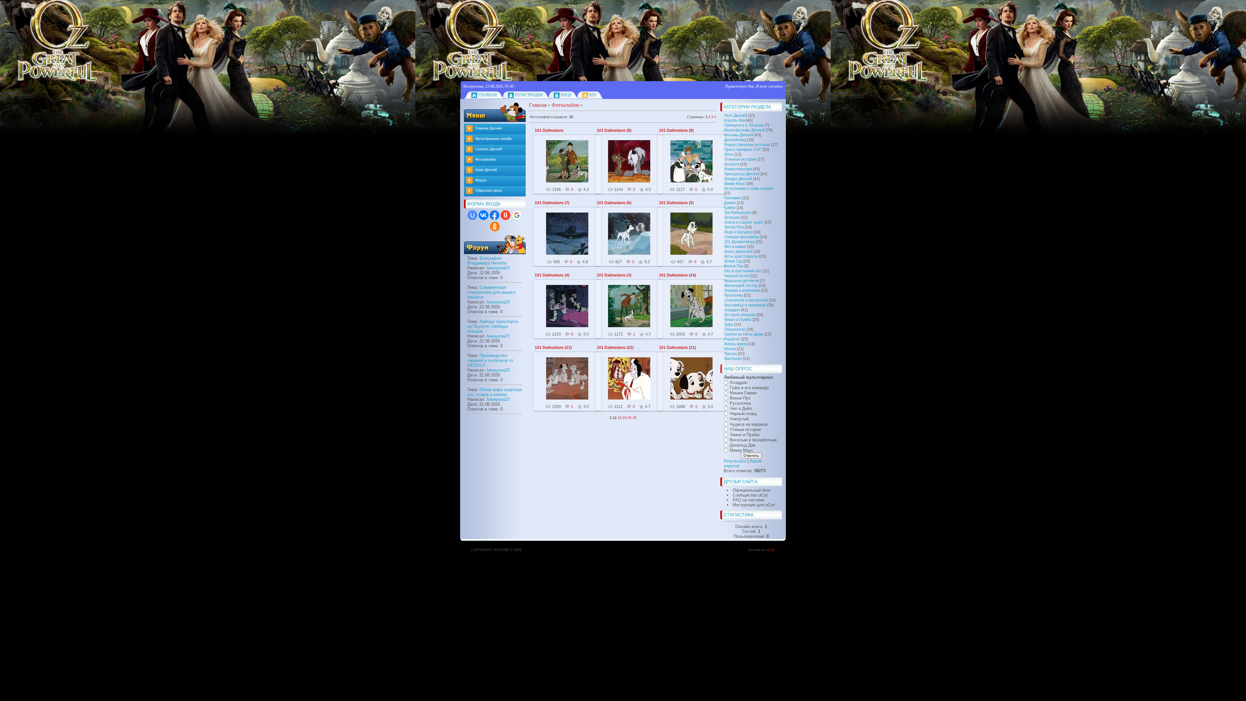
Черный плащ (743, 413)
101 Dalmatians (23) (553, 347)
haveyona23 (498, 267)
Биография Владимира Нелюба (487, 260)
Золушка (732, 217)
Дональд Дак (742, 445)
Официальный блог (752, 490)
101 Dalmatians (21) (677, 347)
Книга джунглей (738, 251)
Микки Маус (734, 183)
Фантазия (733, 358)
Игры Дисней (486, 170)
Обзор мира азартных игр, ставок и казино (494, 392)
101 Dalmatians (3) (614, 275)
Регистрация (529, 95)
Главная (487, 95)
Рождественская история (747, 144)
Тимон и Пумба (737, 319)
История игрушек (740, 315)
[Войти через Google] (517, 215)
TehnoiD (570, 166)
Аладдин (732, 310)
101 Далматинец (739, 242)
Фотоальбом (485, 159)
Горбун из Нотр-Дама (743, 334)
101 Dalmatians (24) (677, 275)
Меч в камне (735, 246)
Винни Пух (733, 266)
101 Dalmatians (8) (676, 130)
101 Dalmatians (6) (614, 203)
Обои (729, 154)
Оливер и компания (742, 290)
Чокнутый (739, 419)
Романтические (738, 169)
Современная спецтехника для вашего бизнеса (491, 292)
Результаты (735, 461)
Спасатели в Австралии (746, 300)
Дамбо (730, 203)
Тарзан (730, 353)
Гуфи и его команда (749, 387)
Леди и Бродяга (738, 232)
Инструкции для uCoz (754, 504)
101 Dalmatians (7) (552, 203)
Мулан (730, 349)
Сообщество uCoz (750, 495)
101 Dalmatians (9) (614, 130)
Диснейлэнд (735, 140)
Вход (566, 95)
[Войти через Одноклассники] (495, 226)
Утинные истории (740, 159)
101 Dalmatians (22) (615, 347)
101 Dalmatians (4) (552, 275)
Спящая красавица (741, 237)
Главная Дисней (488, 128)
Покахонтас (735, 329)
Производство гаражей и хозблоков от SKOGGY (490, 360)
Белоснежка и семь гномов (748, 188)
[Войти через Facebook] (494, 215)
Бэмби (730, 207)
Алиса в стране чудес (743, 222)
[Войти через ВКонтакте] (483, 215)
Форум (480, 180)
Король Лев (734, 120)
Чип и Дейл (741, 408)
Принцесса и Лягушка (744, 125)
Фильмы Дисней (738, 135)
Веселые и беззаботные (753, 439)
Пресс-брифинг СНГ (743, 149)
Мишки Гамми (743, 392)
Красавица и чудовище (745, 305)
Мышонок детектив (741, 280)
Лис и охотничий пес (743, 271)
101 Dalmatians (549, 130)
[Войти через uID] (472, 215)
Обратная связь (488, 190)
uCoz (770, 550)
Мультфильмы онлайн (493, 139)
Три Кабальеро (737, 212)
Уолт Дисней (735, 115)
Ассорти (731, 164)
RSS (592, 95)
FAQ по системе (748, 500)
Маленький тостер (741, 285)
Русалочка (733, 295)
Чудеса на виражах (749, 424)
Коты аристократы (741, 256)
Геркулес (732, 339)
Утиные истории (745, 429)
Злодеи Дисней (738, 179)
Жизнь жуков (735, 344)
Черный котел (737, 276)
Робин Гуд (733, 261)
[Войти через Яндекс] (505, 215)
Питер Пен (734, 227)
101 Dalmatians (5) (676, 203)
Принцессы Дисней (742, 174)
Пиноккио (732, 198)
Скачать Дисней (488, 149)
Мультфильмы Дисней (744, 130)
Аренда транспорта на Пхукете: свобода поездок (492, 326)
